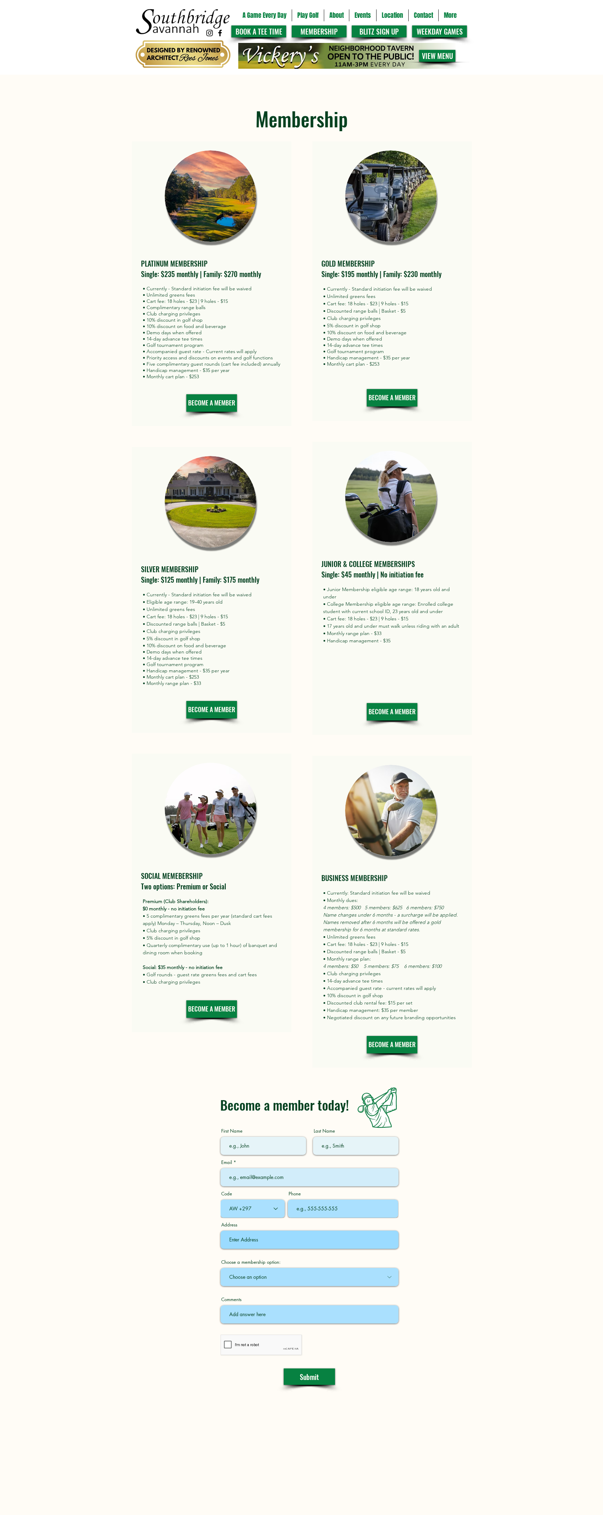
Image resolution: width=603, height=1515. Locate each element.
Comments (231, 1299)
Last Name (324, 1131)
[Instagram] (209, 33)
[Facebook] (220, 33)
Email (226, 1162)
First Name (232, 1131)
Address (229, 1225)
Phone (295, 1194)
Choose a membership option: (251, 1262)
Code (226, 1194)
